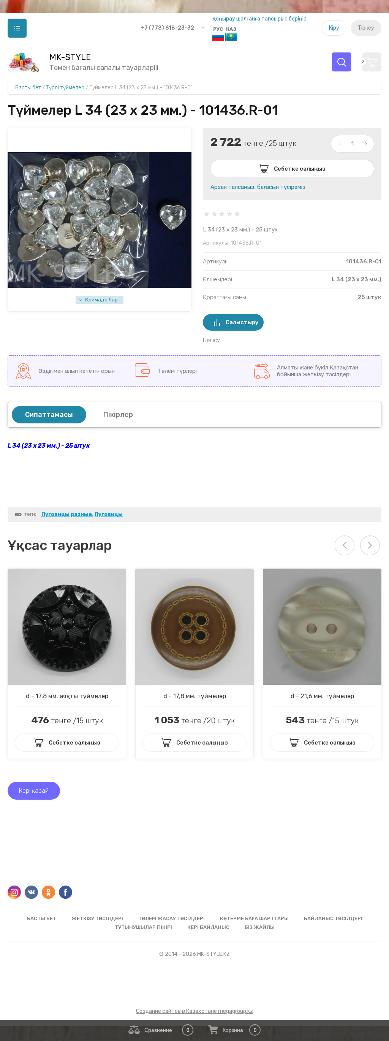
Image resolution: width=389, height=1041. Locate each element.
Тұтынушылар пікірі (143, 927)
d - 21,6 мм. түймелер (322, 696)
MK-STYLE (70, 57)
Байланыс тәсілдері (333, 918)
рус (218, 29)
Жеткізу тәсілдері (97, 918)
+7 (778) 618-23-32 (167, 28)
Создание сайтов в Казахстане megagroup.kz (194, 1011)
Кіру (334, 28)
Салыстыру (242, 322)
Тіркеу (366, 28)
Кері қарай (34, 790)
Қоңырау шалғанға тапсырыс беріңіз (259, 19)
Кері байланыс (208, 927)
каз (231, 29)
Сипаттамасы (49, 414)
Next (370, 545)
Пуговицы (109, 514)
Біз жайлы (260, 927)
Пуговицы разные (66, 514)
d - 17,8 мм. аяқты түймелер (67, 696)
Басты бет (41, 918)
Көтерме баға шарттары (254, 918)
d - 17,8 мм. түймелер (194, 696)
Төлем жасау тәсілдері (171, 918)
